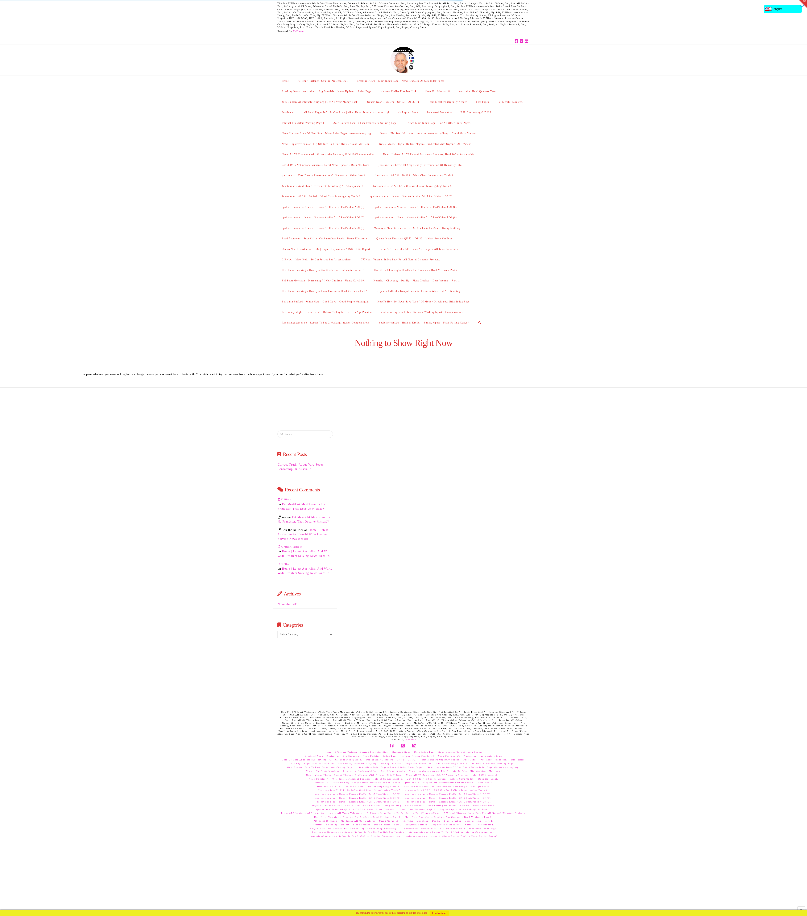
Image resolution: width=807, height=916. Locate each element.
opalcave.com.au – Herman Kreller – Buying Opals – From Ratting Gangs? (451, 836)
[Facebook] (517, 41)
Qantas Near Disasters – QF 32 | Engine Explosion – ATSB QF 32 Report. (445, 809)
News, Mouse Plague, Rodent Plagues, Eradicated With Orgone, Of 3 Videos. (354, 775)
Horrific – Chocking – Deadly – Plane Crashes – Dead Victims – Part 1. (448, 821)
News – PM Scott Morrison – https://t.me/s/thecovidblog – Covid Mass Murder (355, 771)
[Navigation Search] (479, 322)
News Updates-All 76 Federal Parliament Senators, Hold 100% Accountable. (356, 779)
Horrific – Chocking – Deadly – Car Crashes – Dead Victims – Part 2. (449, 817)
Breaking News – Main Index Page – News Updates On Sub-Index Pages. (437, 752)
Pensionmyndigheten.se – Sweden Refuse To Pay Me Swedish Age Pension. (358, 832)
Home (328, 752)
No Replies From (391, 763)
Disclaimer (518, 760)
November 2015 (288, 604)
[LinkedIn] (527, 41)
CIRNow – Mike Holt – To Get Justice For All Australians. (403, 813)
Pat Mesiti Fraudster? (494, 760)
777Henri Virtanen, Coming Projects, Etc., (362, 752)
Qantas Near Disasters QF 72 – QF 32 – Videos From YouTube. (355, 809)
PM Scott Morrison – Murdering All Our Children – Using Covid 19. (357, 821)
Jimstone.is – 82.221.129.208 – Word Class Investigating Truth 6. (447, 790)
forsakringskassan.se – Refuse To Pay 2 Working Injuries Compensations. (355, 836)
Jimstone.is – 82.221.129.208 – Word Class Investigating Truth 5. (360, 790)
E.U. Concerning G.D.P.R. (451, 763)
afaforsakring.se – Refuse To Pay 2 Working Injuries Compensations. (452, 832)
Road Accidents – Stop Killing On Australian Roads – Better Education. (450, 805)
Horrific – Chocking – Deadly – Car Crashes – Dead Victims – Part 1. (358, 817)
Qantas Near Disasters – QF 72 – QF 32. (391, 760)
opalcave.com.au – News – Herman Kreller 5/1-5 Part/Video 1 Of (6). (358, 794)
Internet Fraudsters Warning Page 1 (494, 763)
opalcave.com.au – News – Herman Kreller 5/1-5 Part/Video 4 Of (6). (448, 798)
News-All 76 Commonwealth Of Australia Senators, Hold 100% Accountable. (453, 775)
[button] (803, 4)
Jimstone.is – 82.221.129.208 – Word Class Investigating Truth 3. (358, 786)
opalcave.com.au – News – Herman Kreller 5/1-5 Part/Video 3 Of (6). (358, 798)
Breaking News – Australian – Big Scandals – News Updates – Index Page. (351, 756)
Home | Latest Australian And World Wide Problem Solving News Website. (303, 534)
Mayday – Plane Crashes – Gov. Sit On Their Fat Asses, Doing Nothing (356, 805)
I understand (439, 913)
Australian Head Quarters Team (483, 756)
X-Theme (298, 31)
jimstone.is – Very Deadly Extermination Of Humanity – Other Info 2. (449, 782)
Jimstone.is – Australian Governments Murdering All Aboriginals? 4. (447, 786)
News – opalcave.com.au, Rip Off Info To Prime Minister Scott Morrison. (455, 771)
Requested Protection (418, 763)
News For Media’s (449, 756)
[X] (522, 41)
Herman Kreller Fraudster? (418, 756)
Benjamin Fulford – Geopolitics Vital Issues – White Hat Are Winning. (449, 825)
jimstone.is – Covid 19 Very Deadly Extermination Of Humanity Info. (357, 782)
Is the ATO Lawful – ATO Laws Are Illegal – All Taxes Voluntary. (322, 813)
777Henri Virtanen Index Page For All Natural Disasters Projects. (485, 813)
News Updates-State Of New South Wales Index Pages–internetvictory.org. (473, 767)
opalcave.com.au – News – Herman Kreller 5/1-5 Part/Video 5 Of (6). (358, 802)
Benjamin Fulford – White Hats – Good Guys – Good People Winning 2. (355, 828)
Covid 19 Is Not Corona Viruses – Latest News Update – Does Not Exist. (452, 779)
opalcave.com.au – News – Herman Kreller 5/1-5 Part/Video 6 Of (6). (448, 802)
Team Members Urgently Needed (440, 760)
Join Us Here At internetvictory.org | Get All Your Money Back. (322, 760)
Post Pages (470, 760)
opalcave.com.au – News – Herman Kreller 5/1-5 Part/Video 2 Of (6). (448, 794)
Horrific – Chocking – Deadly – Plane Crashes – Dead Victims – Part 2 (357, 825)
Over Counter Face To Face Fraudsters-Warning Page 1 (321, 767)
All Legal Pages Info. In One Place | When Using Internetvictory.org (334, 763)
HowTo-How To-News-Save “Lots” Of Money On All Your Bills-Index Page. (450, 828)
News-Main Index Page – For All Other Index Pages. (391, 767)
